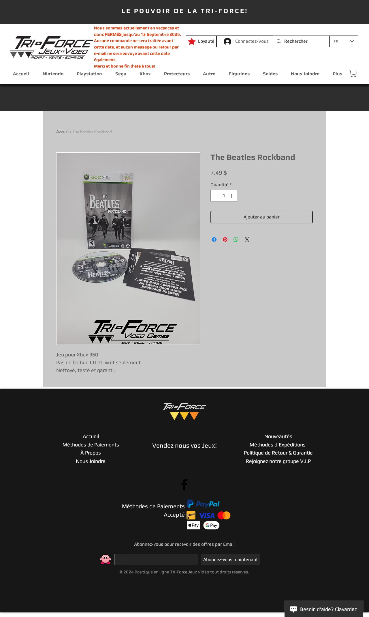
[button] (353, 73)
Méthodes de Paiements (91, 445)
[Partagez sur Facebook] (214, 239)
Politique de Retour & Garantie (278, 453)
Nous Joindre (91, 461)
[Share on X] (247, 239)
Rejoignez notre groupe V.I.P (278, 461)
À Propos (90, 453)
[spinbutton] (223, 195)
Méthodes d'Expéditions (278, 445)
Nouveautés (278, 436)
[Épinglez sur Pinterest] (225, 239)
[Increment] (232, 195)
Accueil (62, 131)
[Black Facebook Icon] (184, 484)
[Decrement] (215, 195)
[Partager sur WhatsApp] (236, 239)
